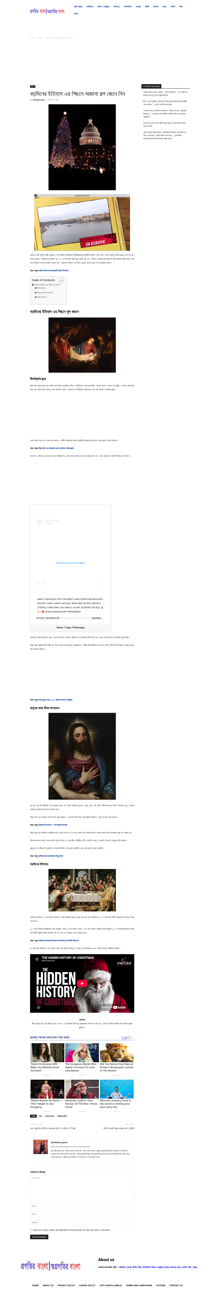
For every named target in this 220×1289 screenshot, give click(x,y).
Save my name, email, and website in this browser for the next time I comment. (71, 1230)
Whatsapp (79, 627)
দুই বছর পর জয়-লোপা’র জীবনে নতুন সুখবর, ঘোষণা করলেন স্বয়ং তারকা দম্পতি (164, 124)
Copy (68, 627)
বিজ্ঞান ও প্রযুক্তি (157, 1267)
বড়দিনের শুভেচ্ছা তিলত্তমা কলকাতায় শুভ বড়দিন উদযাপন (59, 940)
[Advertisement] (82, 63)
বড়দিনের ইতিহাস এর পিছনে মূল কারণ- (47, 285)
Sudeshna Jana (39, 100)
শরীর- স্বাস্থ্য (192, 1267)
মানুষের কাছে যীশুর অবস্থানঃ (45, 293)
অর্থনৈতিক (122, 1267)
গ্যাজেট (129, 1267)
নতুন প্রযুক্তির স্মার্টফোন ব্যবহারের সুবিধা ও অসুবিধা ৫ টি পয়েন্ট (53, 1128)
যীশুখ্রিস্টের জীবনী (62, 1116)
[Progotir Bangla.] (47, 10)
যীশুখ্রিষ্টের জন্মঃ (41, 288)
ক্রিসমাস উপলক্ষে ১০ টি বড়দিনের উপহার (53, 824)
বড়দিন (40, 1116)
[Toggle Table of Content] (60, 280)
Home (32, 38)
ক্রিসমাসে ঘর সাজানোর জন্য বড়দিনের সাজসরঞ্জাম (56, 448)
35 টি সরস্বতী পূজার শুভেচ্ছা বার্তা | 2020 (118, 1128)
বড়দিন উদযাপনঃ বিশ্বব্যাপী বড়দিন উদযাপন (54, 270)
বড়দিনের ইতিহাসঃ (42, 297)
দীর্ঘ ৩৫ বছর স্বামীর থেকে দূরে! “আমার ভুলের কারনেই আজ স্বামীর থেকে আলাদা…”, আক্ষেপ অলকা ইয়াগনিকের (165, 103)
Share (60, 627)
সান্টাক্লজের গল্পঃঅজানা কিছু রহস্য (51, 856)
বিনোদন (40, 38)
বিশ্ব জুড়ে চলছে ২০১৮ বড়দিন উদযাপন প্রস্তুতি (55, 699)
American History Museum (75, 618)
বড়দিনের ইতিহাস (49, 1116)
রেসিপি (184, 1267)
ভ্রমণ (179, 1267)
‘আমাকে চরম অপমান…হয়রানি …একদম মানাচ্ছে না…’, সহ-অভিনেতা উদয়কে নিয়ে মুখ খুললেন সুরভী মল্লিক (165, 93)
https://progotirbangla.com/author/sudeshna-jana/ (71, 1147)
